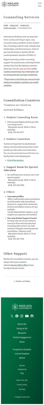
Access (22, 365)
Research (22, 332)
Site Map (22, 389)
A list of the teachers (15, 160)
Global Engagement (22, 337)
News (22, 341)
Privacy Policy (22, 385)
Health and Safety (23, 281)
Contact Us (22, 369)
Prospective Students (22, 349)
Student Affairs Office (19, 265)
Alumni (22, 357)
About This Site (22, 380)
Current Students (22, 353)
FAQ (22, 373)
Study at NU (22, 328)
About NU (22, 323)
